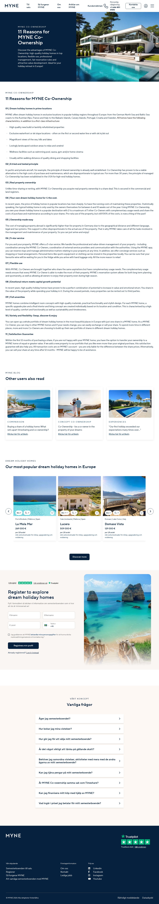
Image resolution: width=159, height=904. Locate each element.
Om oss (59, 6)
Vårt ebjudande (12, 863)
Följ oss (91, 863)
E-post (12, 625)
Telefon (53, 623)
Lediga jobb (66, 875)
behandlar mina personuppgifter (43, 635)
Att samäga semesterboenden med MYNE (27, 878)
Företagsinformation (68, 863)
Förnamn (13, 615)
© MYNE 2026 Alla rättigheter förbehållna (22, 898)
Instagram (98, 875)
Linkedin (97, 868)
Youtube (97, 878)
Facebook (98, 872)
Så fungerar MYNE (43, 6)
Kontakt (64, 872)
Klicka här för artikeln (17, 434)
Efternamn (49, 615)
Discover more (79, 557)
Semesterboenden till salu (19, 868)
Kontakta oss (133, 6)
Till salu (28, 6)
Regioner (10, 872)
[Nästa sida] (150, 511)
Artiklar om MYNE (74, 6)
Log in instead (32, 652)
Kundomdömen (95, 6)
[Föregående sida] (8, 511)
